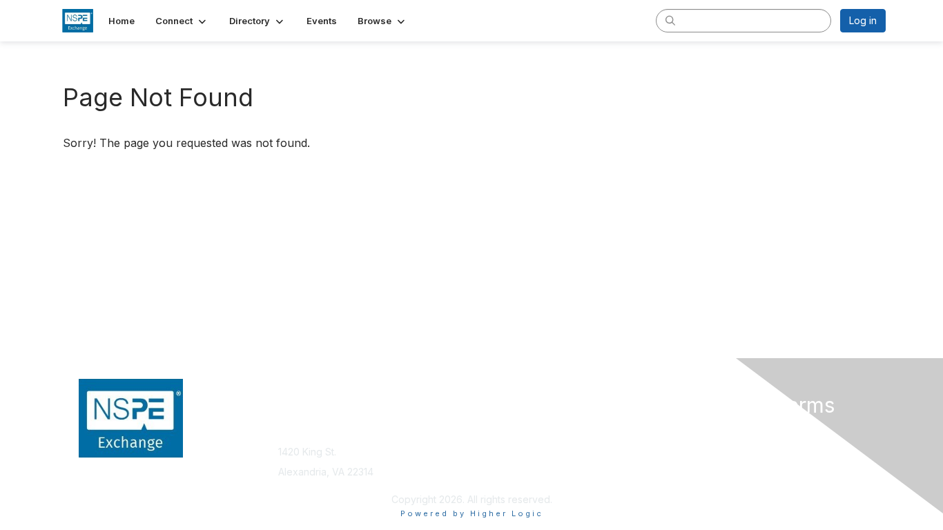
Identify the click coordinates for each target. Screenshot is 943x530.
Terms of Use (707, 445)
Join (486, 431)
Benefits (495, 445)
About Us (697, 431)
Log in (863, 20)
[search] (670, 20)
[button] (182, 20)
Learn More (503, 458)
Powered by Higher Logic (471, 513)
